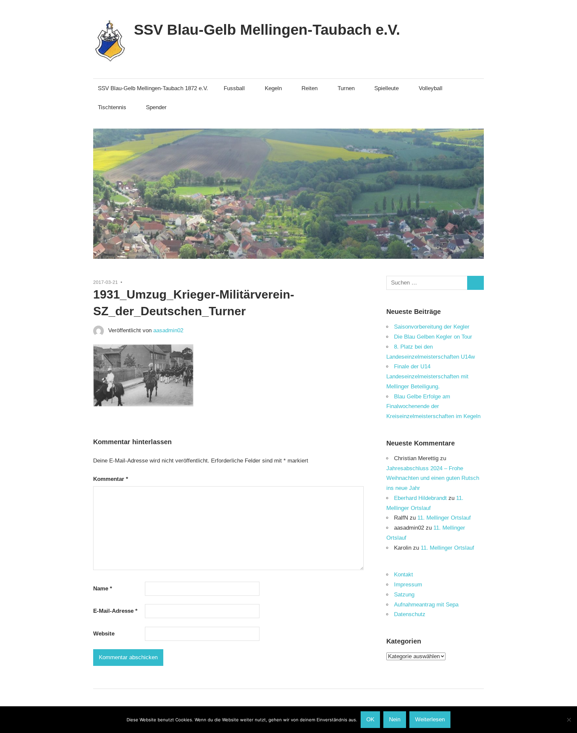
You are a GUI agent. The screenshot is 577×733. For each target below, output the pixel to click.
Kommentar (110, 479)
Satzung (404, 594)
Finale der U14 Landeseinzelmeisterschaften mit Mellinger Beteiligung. (427, 376)
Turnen (346, 88)
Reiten (310, 88)
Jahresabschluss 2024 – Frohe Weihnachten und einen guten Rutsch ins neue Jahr (432, 478)
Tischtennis (112, 107)
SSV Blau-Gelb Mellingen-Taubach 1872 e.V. (153, 88)
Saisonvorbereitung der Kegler (431, 327)
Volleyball (430, 88)
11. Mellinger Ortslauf (444, 518)
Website (104, 633)
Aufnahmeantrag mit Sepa (426, 604)
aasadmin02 (168, 330)
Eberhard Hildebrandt (420, 498)
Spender (156, 107)
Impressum (408, 584)
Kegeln (273, 88)
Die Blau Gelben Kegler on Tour (433, 337)
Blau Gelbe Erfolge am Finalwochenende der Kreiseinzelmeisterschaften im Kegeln (433, 406)
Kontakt (403, 574)
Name (102, 588)
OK (370, 719)
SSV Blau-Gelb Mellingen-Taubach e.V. (267, 29)
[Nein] (568, 719)
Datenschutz (409, 614)
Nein (394, 719)
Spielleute (386, 88)
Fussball (234, 88)
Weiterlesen (430, 719)
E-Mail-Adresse (115, 611)
